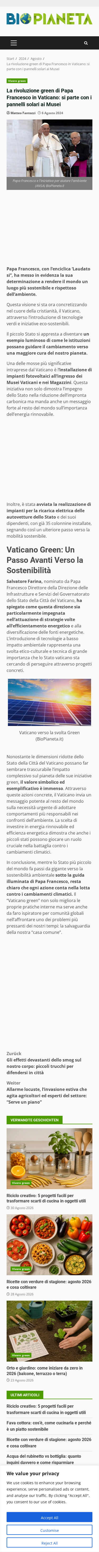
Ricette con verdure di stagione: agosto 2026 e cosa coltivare (49, 1244)
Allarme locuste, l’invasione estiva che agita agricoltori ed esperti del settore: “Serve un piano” (47, 1092)
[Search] (86, 43)
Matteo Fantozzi (23, 113)
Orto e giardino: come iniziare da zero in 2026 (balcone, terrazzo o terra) (49, 1331)
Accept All (49, 1517)
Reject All (49, 1543)
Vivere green (17, 81)
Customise (49, 1530)
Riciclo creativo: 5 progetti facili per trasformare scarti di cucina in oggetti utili (49, 1158)
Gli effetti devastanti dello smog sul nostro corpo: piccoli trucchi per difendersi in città (44, 1063)
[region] (49, 1508)
